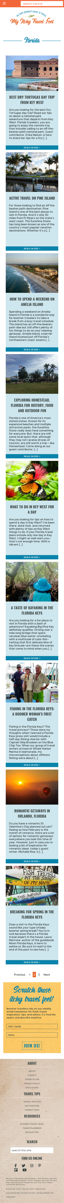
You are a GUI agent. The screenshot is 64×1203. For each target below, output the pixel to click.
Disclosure (32, 1087)
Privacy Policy (32, 1083)
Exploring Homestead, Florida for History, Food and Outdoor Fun (32, 405)
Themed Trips (32, 1110)
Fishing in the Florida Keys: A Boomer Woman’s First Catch (32, 714)
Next (47, 974)
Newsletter (32, 1132)
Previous (19, 974)
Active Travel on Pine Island (32, 198)
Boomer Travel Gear (32, 1124)
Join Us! (32, 1046)
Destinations (32, 1106)
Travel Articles (32, 1101)
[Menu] (4, 3)
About (32, 1071)
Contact (32, 1075)
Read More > (32, 147)
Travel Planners (32, 1128)
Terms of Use (32, 1079)
